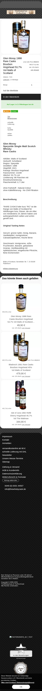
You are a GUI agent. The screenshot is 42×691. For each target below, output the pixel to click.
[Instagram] (10, 497)
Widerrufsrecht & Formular (14, 477)
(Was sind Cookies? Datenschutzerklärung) (17, 682)
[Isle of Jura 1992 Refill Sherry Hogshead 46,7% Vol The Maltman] (21, 395)
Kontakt (5, 440)
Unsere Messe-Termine (12, 458)
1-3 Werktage (10, 80)
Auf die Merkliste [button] (10, 90)
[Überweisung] (14, 506)
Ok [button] (21, 687)
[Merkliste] (29, 5)
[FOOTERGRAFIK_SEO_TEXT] (21, 637)
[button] (4, 5)
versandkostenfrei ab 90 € (13, 448)
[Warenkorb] (33, 5)
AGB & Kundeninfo (10, 470)
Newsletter (7, 455)
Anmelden (6, 443)
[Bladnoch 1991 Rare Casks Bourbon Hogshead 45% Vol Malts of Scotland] (21, 347)
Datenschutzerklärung (12, 474)
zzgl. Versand (26, 328)
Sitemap (6, 462)
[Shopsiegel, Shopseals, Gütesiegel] (21, 644)
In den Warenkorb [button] (11, 97)
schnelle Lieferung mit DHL (14, 452)
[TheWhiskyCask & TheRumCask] (21, 9)
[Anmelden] (25, 5)
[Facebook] (4, 497)
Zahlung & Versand (10, 467)
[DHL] (5, 506)
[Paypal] (23, 506)
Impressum (7, 436)
